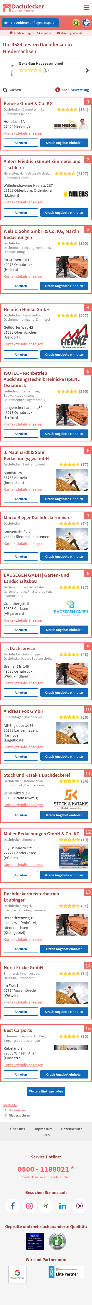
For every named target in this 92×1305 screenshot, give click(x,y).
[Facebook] (12, 1206)
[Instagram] (29, 1206)
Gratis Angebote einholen (64, 212)
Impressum (43, 1128)
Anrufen (21, 142)
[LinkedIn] (62, 1206)
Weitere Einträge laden (46, 1091)
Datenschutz (71, 1128)
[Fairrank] (79, 1206)
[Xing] (46, 1206)
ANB (46, 1134)
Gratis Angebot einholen (64, 142)
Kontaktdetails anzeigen (23, 133)
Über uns (18, 1128)
